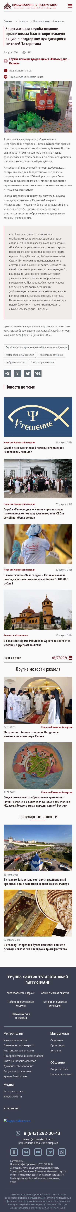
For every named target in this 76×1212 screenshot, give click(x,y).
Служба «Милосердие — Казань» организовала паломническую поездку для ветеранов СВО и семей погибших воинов (34, 513)
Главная (8, 21)
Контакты (11, 1108)
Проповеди (57, 1045)
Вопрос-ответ (59, 1069)
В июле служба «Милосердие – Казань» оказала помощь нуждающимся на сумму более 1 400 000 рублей (36, 579)
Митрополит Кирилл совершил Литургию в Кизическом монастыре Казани (31, 734)
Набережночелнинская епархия (21, 1003)
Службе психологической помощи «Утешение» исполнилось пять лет (34, 450)
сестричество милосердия (20, 354)
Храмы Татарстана (15, 1076)
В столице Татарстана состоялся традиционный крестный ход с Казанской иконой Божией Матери (36, 882)
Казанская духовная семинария (55, 1003)
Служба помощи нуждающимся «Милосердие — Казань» (36, 347)
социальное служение (51, 354)
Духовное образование (18, 1066)
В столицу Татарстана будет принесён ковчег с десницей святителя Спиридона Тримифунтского (35, 947)
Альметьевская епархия (55, 993)
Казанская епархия (15, 1040)
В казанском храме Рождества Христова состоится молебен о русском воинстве (37, 643)
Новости (23, 21)
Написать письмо (61, 1074)
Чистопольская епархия (20, 993)
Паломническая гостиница (21, 1016)
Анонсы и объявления (16, 635)
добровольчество (15, 362)
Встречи (55, 1050)
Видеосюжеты (13, 1096)
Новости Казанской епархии (48, 21)
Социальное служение (18, 1071)
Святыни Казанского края (20, 1061)
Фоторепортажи (14, 1091)
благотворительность (42, 362)
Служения (56, 1040)
